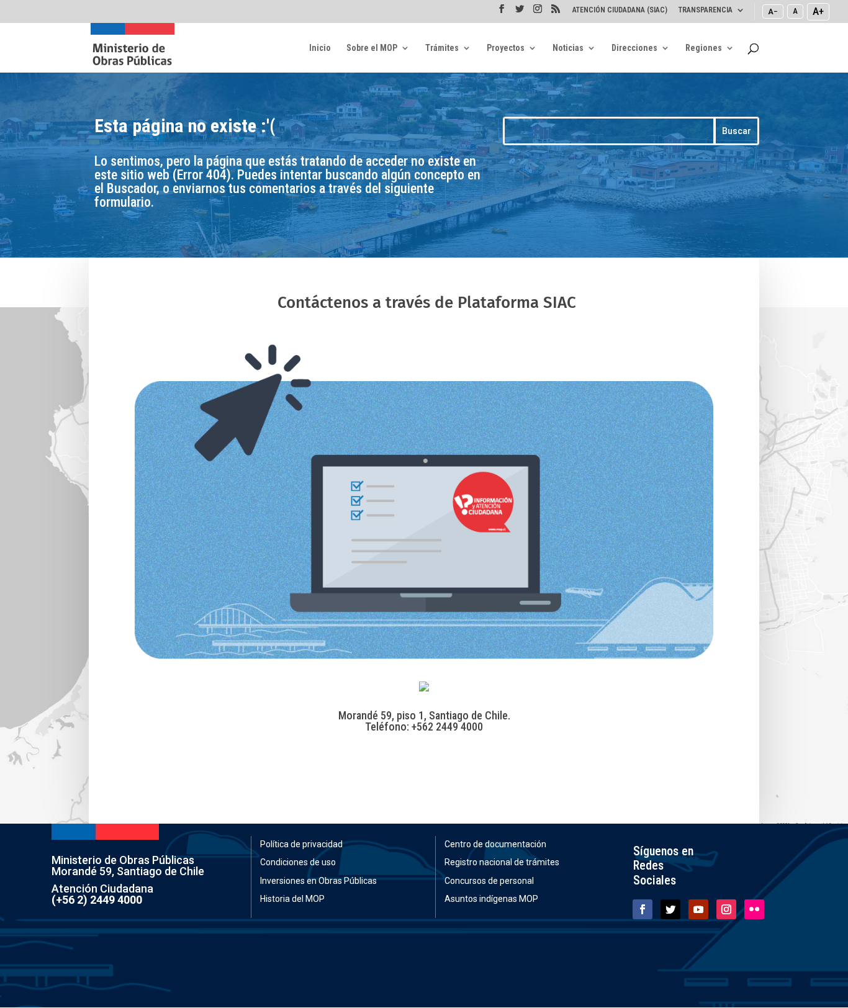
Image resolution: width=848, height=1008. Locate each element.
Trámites (442, 48)
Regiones (703, 48)
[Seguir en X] (670, 909)
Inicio (320, 48)
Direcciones (634, 48)
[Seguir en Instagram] (726, 909)
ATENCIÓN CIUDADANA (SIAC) (619, 10)
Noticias (568, 48)
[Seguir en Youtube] (698, 909)
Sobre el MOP (371, 48)
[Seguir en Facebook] (642, 909)
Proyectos (506, 48)
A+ (818, 11)
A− (773, 11)
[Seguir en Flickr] (754, 909)
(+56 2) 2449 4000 (97, 899)
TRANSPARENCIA (706, 10)
